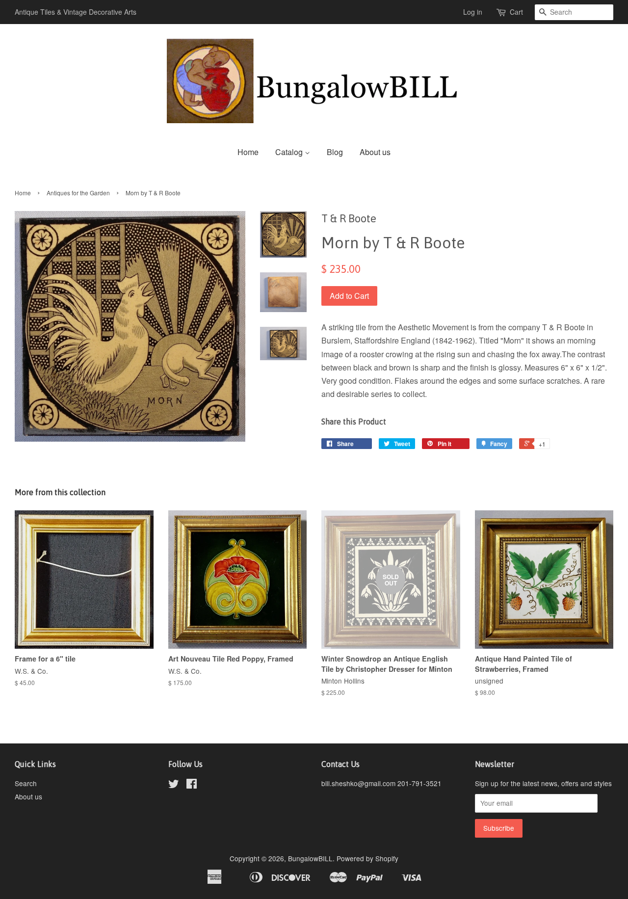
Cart (516, 12)
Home (248, 152)
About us (375, 152)
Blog (335, 152)
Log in (472, 12)
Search (26, 783)
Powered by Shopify (367, 858)
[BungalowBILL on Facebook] (191, 785)
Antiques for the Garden (78, 192)
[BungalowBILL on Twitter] (173, 785)
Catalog (290, 152)
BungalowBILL (310, 858)
